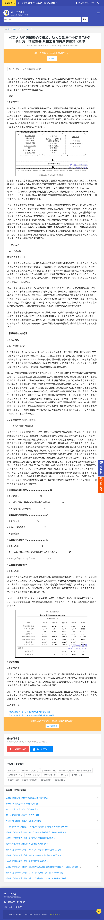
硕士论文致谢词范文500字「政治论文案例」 (23, 815)
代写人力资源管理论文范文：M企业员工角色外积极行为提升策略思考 (33, 849)
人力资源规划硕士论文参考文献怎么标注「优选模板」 (27, 798)
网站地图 (36, 914)
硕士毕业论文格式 (49, 770)
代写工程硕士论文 (51, 775)
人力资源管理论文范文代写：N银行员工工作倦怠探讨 (27, 861)
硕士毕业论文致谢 (84, 770)
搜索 (84, 19)
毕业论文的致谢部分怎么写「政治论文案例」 (24, 821)
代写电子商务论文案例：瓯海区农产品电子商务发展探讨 (29, 712)
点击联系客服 (52, 726)
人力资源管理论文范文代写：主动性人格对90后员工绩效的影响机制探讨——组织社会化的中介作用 (45, 867)
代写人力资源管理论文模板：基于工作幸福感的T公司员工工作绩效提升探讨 (36, 878)
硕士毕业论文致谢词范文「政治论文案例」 (23, 809)
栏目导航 (28, 914)
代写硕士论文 (23, 29)
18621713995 (19, 749)
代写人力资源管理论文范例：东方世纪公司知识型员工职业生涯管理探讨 (34, 872)
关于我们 (45, 914)
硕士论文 (64, 775)
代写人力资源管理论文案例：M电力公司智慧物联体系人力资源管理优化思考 (36, 832)
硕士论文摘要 (45, 780)
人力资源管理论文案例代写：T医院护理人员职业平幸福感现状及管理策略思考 (37, 826)
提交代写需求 (10, 3)
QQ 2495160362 (13, 907)
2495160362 (42, 749)
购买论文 (52, 58)
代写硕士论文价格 (15, 775)
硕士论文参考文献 (29, 780)
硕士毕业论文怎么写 (30, 770)
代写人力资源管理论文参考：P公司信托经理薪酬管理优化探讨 (30, 838)
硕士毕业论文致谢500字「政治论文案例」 (22, 803)
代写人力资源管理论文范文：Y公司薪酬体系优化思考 (27, 844)
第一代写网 (11, 29)
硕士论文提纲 (13, 780)
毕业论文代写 (14, 69)
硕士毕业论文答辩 (66, 770)
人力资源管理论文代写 (32, 69)
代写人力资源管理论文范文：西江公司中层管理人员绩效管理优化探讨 (33, 855)
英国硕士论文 (77, 775)
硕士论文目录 (59, 780)
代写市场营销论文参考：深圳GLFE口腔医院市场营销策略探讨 (31, 715)
